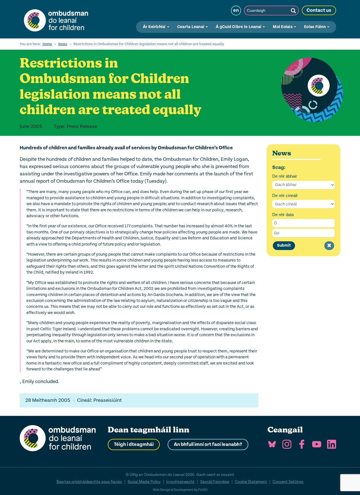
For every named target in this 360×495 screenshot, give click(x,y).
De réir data (283, 214)
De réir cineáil (284, 195)
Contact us (319, 10)
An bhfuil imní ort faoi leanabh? (208, 444)
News (62, 44)
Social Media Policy (144, 482)
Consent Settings (288, 482)
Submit (284, 245)
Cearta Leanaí (191, 26)
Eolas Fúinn (315, 26)
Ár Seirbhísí (154, 26)
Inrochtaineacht (180, 482)
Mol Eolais (283, 26)
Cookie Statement (251, 482)
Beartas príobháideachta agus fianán (89, 482)
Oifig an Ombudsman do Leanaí (56, 19)
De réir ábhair (284, 176)
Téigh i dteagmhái (134, 444)
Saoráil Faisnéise (214, 482)
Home (47, 44)
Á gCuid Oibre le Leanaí (239, 26)
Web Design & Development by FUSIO (180, 490)
